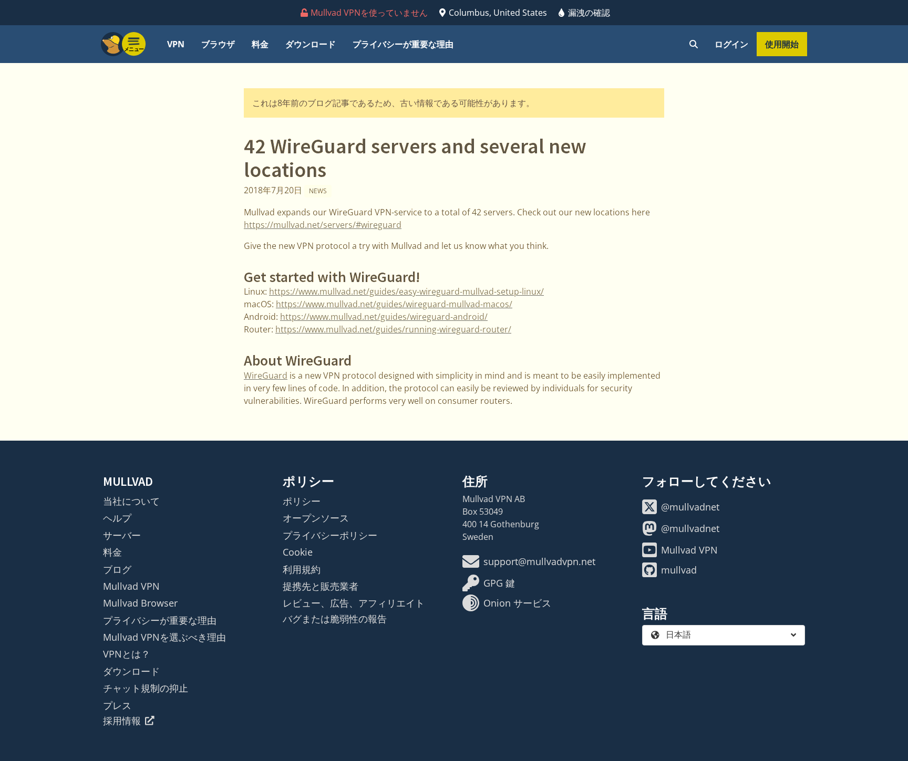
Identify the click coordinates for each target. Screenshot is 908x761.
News (318, 190)
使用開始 (782, 44)
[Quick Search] (693, 44)
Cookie (298, 552)
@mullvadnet (690, 507)
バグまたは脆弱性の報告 (335, 618)
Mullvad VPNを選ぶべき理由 (164, 637)
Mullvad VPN (131, 586)
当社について (131, 501)
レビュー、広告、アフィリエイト (354, 603)
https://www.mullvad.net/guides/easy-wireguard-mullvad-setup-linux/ (406, 291)
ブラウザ (218, 44)
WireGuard (265, 375)
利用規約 (302, 569)
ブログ (117, 569)
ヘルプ (117, 518)
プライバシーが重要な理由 (403, 44)
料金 (260, 44)
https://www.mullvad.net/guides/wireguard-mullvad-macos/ (394, 304)
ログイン (731, 44)
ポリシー (302, 501)
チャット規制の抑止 (145, 688)
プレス (117, 705)
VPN (175, 44)
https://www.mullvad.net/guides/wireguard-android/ (384, 316)
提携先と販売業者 (320, 586)
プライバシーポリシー (330, 535)
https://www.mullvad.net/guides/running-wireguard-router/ (393, 329)
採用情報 (122, 720)
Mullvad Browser (140, 603)
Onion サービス (517, 603)
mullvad (679, 570)
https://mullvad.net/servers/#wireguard (322, 225)
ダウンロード (310, 44)
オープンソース (316, 518)
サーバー (122, 535)
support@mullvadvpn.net (539, 561)
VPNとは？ (126, 654)
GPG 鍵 (499, 583)
